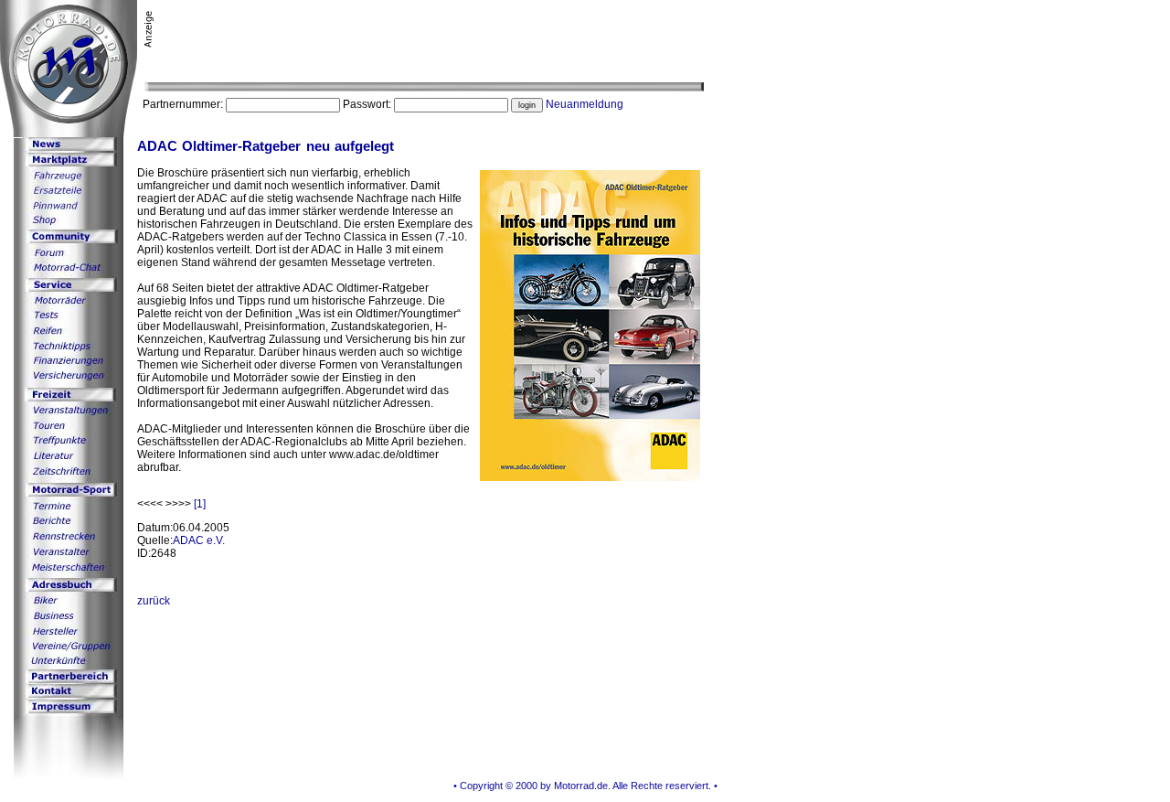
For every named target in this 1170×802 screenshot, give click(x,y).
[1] (200, 503)
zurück (153, 600)
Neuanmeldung (584, 104)
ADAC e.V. (199, 540)
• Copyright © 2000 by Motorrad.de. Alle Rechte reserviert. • (585, 785)
